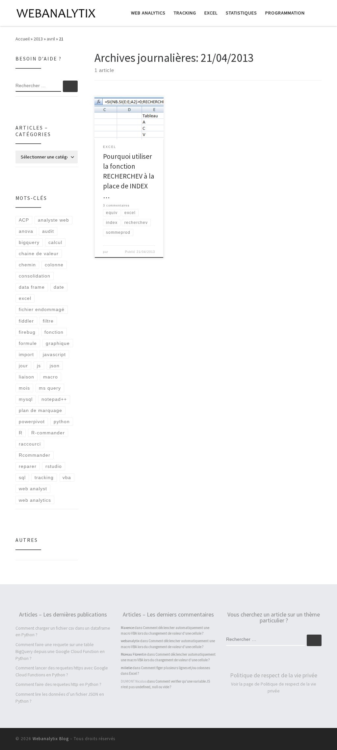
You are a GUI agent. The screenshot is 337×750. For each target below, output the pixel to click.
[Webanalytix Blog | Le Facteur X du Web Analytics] (56, 12)
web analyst (33, 488)
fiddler (26, 321)
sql (22, 477)
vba (67, 477)
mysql (26, 399)
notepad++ (54, 399)
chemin (27, 264)
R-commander (48, 432)
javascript (54, 354)
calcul (55, 242)
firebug (27, 332)
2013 (38, 39)
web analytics (35, 500)
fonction (54, 332)
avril (51, 39)
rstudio (53, 466)
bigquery (29, 242)
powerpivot (32, 421)
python (62, 421)
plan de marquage (40, 410)
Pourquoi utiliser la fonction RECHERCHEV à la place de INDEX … (128, 176)
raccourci (30, 444)
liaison (26, 376)
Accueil (22, 39)
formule (28, 343)
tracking (44, 477)
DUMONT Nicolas (133, 681)
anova (26, 231)
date (59, 287)
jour (23, 365)
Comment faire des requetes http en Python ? (58, 684)
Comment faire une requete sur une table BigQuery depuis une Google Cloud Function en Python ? (60, 651)
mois (24, 388)
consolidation (34, 275)
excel (25, 298)
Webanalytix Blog (51, 738)
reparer (28, 466)
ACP (24, 220)
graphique (58, 343)
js (39, 365)
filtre (48, 321)
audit (48, 231)
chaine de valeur (39, 253)
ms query (50, 388)
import (26, 354)
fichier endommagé (42, 309)
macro (50, 376)
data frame (32, 287)
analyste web (53, 220)
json (55, 365)
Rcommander (34, 455)
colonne (54, 264)
